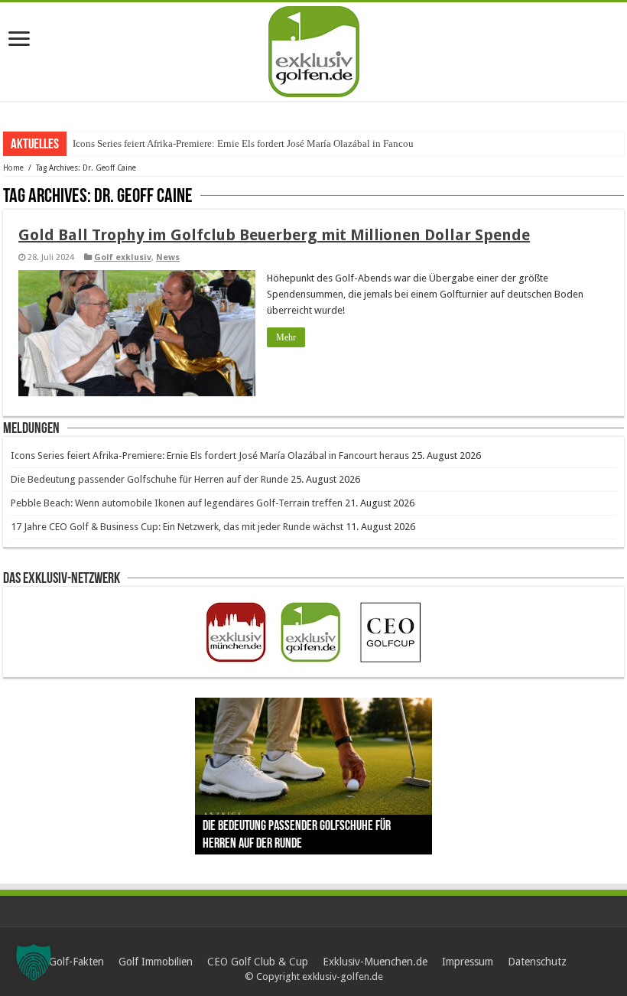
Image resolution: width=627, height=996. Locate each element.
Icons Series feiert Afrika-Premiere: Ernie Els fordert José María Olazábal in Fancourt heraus (210, 455)
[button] (33, 962)
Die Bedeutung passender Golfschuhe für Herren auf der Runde (149, 479)
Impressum (467, 961)
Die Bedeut (96, 143)
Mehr (286, 337)
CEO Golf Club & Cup (257, 961)
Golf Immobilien (156, 961)
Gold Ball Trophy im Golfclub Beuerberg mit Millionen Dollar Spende (274, 235)
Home (13, 168)
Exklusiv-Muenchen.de (375, 961)
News (168, 257)
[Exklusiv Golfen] (313, 49)
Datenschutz (537, 961)
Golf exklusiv (122, 257)
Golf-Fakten (76, 961)
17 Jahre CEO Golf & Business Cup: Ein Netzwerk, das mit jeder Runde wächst (177, 526)
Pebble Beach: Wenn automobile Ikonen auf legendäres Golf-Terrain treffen (177, 503)
